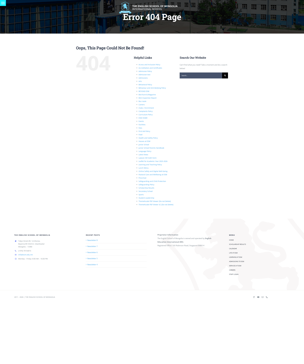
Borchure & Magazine (147, 94)
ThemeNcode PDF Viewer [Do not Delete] (155, 201)
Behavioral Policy (145, 84)
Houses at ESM (144, 141)
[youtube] (258, 297)
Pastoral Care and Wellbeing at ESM (153, 174)
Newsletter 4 (92, 264)
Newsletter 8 (92, 240)
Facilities (142, 124)
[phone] (267, 297)
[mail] (263, 297)
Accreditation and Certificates (150, 68)
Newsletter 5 (92, 258)
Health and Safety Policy (148, 138)
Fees (140, 128)
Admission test (144, 74)
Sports (141, 194)
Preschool (142, 178)
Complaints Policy (146, 111)
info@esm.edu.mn (25, 255)
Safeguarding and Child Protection (152, 181)
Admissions (143, 78)
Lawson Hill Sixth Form (148, 158)
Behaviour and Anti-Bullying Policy (152, 88)
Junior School (144, 144)
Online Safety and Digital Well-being (153, 171)
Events (141, 121)
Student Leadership (146, 198)
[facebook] (254, 297)
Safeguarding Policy (146, 184)
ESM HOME (143, 118)
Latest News (143, 154)
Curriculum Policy (146, 114)
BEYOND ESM (144, 91)
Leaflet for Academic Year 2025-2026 (153, 161)
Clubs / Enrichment (146, 108)
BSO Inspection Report (148, 98)
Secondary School (146, 191)
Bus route (142, 101)
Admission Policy (145, 71)
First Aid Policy (144, 131)
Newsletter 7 (92, 246)
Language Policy (145, 151)
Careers (142, 104)
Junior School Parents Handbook (151, 148)
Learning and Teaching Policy (150, 164)
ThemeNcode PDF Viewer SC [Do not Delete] (156, 204)
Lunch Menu (144, 168)
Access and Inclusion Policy (149, 64)
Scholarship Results (146, 188)
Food (140, 134)
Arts (140, 81)
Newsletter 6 (92, 252)
